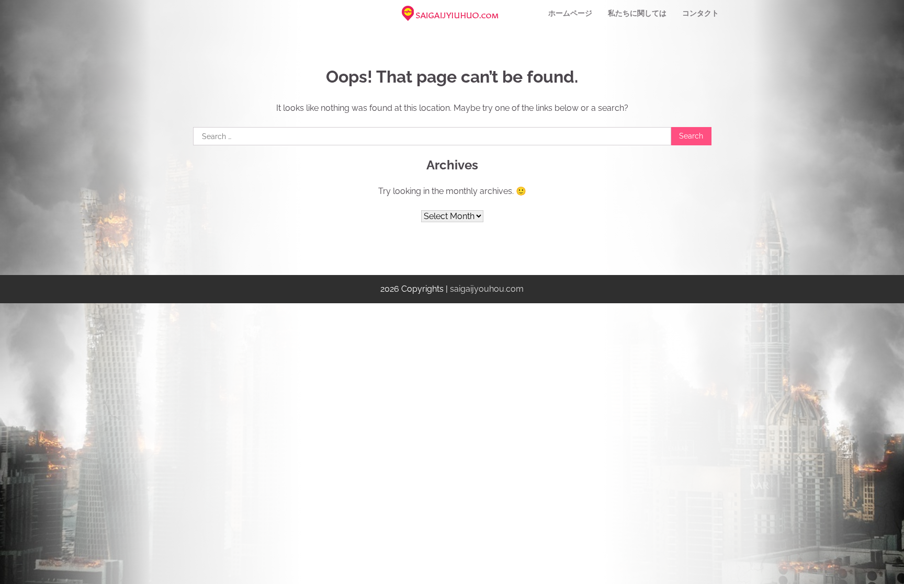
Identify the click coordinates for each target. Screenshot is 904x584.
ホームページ (570, 13)
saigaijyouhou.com (487, 289)
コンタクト (700, 13)
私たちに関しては (637, 13)
